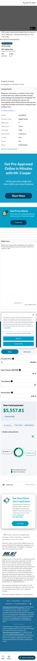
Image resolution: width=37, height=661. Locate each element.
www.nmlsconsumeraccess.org (11, 632)
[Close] (33, 315)
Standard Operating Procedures (13, 580)
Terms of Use (25, 601)
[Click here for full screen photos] (34, 8)
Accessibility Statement (21, 603)
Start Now (18, 195)
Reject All (18, 338)
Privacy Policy (16, 601)
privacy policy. (7, 327)
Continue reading (7, 110)
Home (8, 601)
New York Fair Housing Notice (9, 39)
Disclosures (9, 603)
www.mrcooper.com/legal (17, 634)
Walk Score (5, 241)
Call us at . (18, 516)
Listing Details (6, 89)
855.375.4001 (30, 3)
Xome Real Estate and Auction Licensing (13, 607)
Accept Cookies (18, 344)
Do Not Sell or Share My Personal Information (18, 333)
